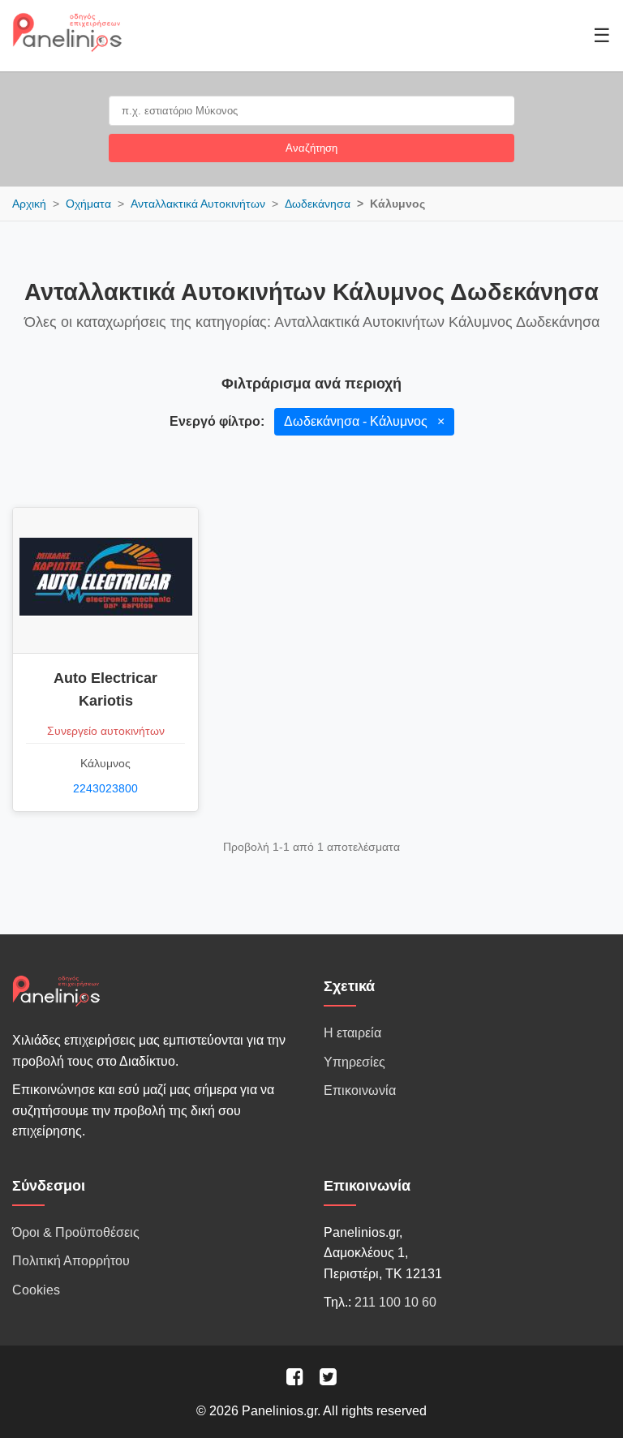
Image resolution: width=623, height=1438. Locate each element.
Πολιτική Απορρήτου (71, 1261)
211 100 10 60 (395, 1302)
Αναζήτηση (311, 148)
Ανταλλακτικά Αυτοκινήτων (198, 203)
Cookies (36, 1290)
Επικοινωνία (360, 1090)
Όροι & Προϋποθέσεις (76, 1232)
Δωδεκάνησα (317, 203)
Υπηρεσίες (354, 1062)
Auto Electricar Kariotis (105, 689)
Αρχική (29, 203)
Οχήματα (88, 203)
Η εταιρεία (352, 1033)
